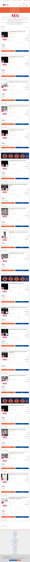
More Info (22, 76)
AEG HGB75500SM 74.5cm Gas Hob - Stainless (16, 253)
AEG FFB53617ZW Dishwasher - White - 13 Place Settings (18, 474)
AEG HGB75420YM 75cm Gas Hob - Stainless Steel (17, 375)
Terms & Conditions (15, 541)
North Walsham (15, 547)
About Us (15, 532)
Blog (15, 537)
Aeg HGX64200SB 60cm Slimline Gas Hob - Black (17, 31)
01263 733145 (6, 224)
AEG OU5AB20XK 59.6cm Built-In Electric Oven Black (18, 329)
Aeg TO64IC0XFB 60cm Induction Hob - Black (16, 283)
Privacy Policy (15, 542)
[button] (3, 52)
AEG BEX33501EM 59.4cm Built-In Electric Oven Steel (18, 307)
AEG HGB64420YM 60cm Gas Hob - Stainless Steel (17, 429)
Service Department (15, 549)
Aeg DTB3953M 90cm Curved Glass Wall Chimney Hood (18, 232)
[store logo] (9, 5)
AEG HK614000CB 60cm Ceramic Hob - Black (16, 56)
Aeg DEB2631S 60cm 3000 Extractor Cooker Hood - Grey (18, 81)
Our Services (15, 540)
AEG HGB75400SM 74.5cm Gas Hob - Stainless (16, 452)
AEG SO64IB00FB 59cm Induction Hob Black (16, 405)
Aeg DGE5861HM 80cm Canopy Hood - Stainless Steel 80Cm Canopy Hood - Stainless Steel (18, 498)
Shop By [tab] (3, 26)
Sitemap (15, 536)
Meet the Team (15, 533)
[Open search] (20, 5)
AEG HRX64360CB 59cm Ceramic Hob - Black (16, 129)
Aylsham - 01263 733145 (17, 0)
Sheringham (15, 548)
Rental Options (15, 535)
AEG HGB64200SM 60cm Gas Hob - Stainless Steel (17, 208)
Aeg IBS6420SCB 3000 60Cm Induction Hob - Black (17, 160)
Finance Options (15, 534)
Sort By (1, 29)
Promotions (15, 543)
